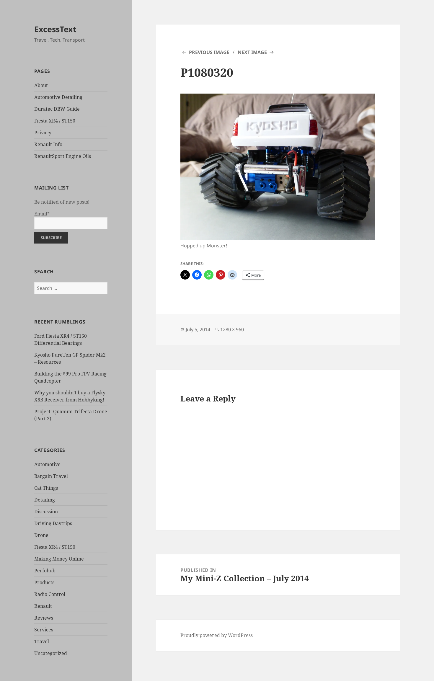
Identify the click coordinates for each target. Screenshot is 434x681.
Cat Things (46, 488)
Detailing (44, 500)
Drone (41, 535)
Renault (43, 606)
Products (44, 582)
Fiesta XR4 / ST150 (54, 120)
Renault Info (48, 144)
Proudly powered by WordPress (216, 635)
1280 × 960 (232, 329)
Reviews (43, 618)
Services (43, 629)
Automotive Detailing (58, 97)
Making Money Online (59, 559)
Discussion (46, 511)
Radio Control (49, 594)
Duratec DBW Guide (57, 109)
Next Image (252, 52)
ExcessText (55, 29)
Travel (41, 641)
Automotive (47, 464)
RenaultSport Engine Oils (62, 156)
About (41, 85)
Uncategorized (50, 653)
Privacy (42, 132)
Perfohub (45, 570)
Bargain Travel (51, 476)
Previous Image (209, 52)
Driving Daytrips (53, 523)
